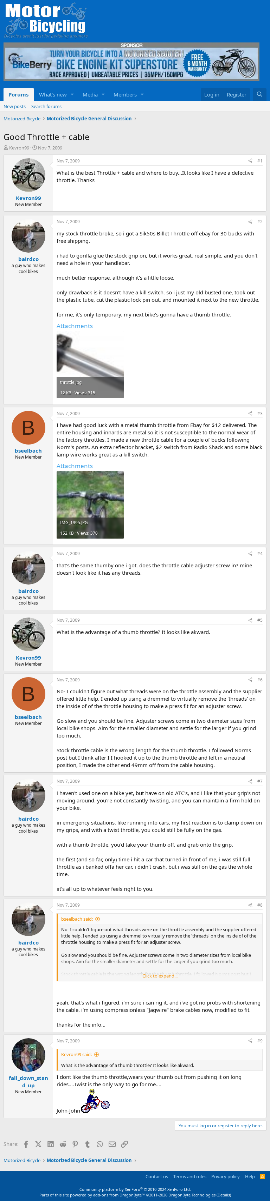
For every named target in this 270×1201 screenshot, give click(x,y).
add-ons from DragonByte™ (119, 1194)
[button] (72, 94)
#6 (260, 680)
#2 (260, 222)
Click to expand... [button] (160, 976)
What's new (53, 94)
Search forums (46, 106)
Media (90, 94)
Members (125, 94)
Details (224, 1194)
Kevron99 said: (76, 1054)
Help (250, 1176)
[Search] (259, 94)
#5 (260, 620)
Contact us (157, 1176)
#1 (260, 161)
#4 (260, 553)
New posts (15, 106)
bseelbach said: (77, 919)
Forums (18, 94)
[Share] (250, 161)
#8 (260, 905)
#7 (260, 781)
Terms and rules (189, 1176)
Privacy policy (225, 1176)
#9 (260, 1041)
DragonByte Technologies (192, 1194)
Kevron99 (19, 148)
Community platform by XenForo (135, 1189)
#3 (260, 413)
